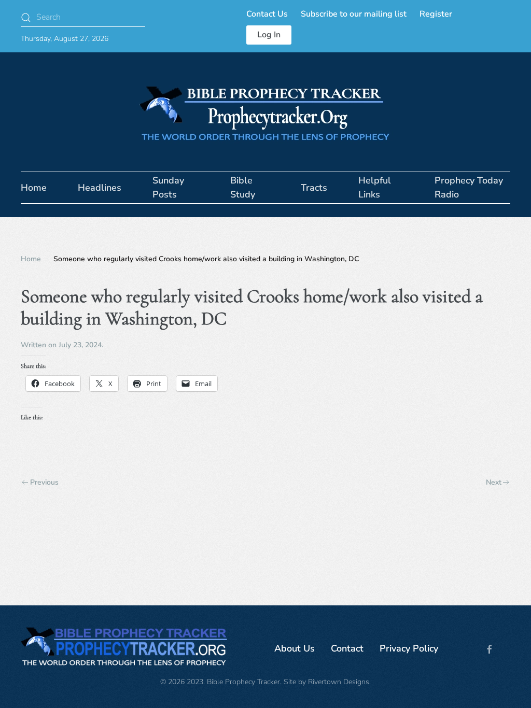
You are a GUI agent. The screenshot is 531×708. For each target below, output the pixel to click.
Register (436, 14)
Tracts (314, 187)
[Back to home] (265, 112)
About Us (294, 648)
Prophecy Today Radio (469, 187)
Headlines (99, 187)
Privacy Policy (409, 648)
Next (493, 482)
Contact (347, 648)
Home (34, 187)
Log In (269, 34)
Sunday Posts (168, 187)
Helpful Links (374, 187)
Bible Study (242, 187)
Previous (44, 482)
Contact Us (267, 14)
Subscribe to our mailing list (354, 14)
